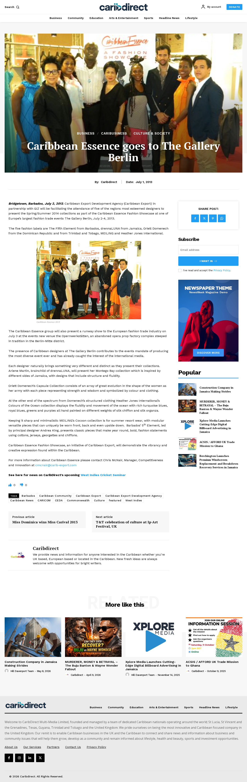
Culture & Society (152, 133)
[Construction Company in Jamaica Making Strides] (187, 389)
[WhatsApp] (222, 218)
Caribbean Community (55, 495)
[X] (204, 218)
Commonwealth (78, 500)
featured (115, 500)
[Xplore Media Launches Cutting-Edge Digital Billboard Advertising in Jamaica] (187, 425)
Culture (99, 500)
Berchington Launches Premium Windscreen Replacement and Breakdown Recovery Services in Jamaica (219, 461)
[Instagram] (19, 758)
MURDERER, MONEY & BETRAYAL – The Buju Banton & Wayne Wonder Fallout (216, 407)
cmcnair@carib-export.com (55, 465)
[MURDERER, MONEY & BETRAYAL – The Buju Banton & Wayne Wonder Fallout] (187, 406)
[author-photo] (7, 671)
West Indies (133, 500)
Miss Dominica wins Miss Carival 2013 (45, 522)
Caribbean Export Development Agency (133, 495)
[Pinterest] (213, 218)
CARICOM (44, 500)
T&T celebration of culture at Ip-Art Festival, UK (127, 524)
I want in (206, 261)
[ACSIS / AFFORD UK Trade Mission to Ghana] (187, 444)
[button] (13, 7)
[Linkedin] (29, 758)
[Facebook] (195, 218)
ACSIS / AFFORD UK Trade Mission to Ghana (217, 444)
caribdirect (109, 182)
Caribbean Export (88, 495)
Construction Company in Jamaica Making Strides (216, 389)
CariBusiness (114, 133)
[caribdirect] (17, 555)
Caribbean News (21, 500)
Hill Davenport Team (22, 671)
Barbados (28, 495)
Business (86, 133)
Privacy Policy (221, 270)
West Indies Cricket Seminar (103, 475)
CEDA (59, 500)
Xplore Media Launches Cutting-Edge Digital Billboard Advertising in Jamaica (215, 426)
